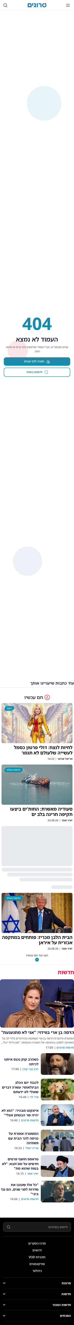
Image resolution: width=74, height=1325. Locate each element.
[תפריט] (68, 5)
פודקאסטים (37, 1264)
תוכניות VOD (37, 1257)
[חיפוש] (5, 5)
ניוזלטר (37, 1271)
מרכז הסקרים (37, 1243)
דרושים (37, 1250)
